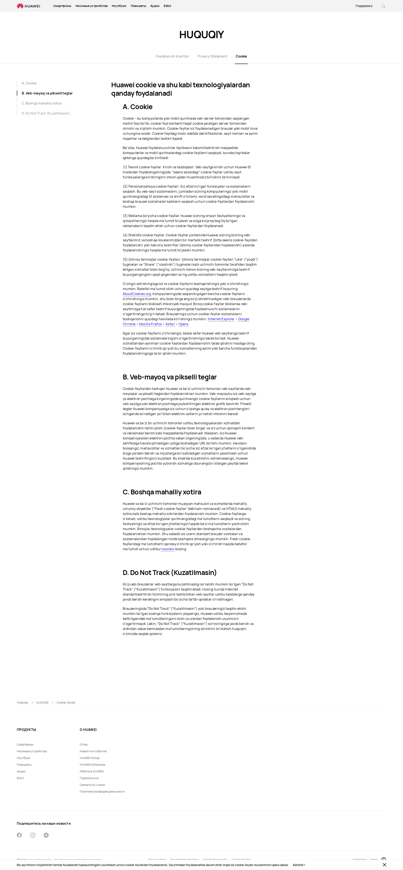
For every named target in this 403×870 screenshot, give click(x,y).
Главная (22, 702)
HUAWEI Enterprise (92, 765)
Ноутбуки (119, 6)
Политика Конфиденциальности (102, 791)
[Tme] (46, 835)
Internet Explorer (221, 319)
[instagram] (32, 835)
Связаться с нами (92, 785)
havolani (167, 549)
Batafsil (298, 865)
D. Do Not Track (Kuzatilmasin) (46, 113)
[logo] (28, 6)
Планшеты (138, 6)
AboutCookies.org (137, 293)
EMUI (167, 6)
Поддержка (364, 6)
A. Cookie (29, 83)
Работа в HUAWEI (92, 771)
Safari (170, 324)
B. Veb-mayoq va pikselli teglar (47, 93)
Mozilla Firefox (150, 324)
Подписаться (89, 778)
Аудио (155, 6)
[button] (383, 6)
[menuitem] (62, 6)
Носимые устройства (92, 6)
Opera (183, 324)
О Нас (84, 744)
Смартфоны (62, 6)
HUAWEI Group (89, 758)
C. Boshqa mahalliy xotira (42, 103)
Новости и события (93, 751)
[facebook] (19, 835)
